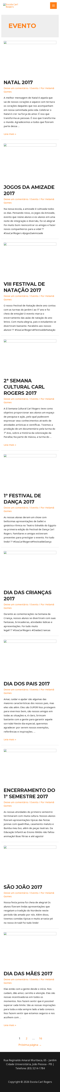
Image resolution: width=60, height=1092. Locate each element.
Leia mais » (10, 133)
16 (40, 1038)
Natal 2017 (18, 82)
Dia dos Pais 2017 (27, 684)
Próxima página (30, 1045)
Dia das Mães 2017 (28, 974)
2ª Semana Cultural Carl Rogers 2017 (24, 387)
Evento (34, 88)
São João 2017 (23, 887)
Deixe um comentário (16, 88)
